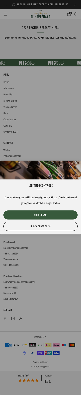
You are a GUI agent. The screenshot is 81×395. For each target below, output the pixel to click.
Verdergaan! (40, 214)
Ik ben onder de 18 (41, 226)
